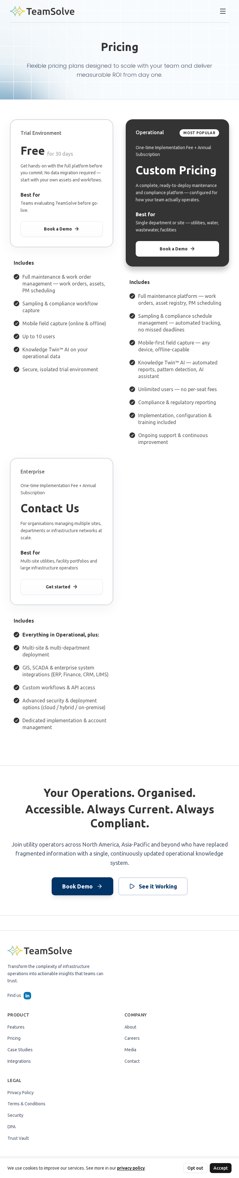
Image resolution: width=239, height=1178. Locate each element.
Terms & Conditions (26, 1103)
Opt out (195, 1168)
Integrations (19, 1061)
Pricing (14, 1038)
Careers (132, 1038)
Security (15, 1115)
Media (130, 1049)
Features (16, 1027)
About (130, 1027)
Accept (220, 1168)
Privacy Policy (20, 1092)
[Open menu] (223, 11)
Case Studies (20, 1049)
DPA (11, 1126)
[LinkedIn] (27, 995)
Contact (132, 1061)
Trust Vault (18, 1138)
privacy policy (131, 1168)
